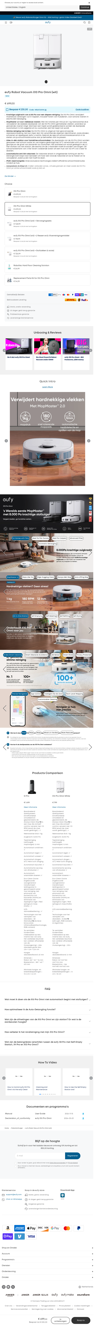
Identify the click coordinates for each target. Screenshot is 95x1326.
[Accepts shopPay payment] (7, 1236)
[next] (88, 552)
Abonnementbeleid (65, 1309)
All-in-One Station (20, 616)
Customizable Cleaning (47, 699)
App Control (36, 694)
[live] (11, 22)
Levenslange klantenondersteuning (43, 1208)
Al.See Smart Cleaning (13, 655)
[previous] (6, 552)
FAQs (24, 732)
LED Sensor (55, 655)
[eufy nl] (48, 22)
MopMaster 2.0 (13, 577)
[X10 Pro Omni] (47, 194)
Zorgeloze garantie (36, 1204)
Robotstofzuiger (17, 1128)
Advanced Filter (76, 538)
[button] (89, 3)
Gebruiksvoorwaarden (58, 1163)
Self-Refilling (65, 616)
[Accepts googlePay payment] (55, 1228)
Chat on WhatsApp (14, 1199)
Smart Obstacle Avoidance (36, 655)
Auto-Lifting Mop (81, 577)
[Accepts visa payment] (31, 1236)
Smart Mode (68, 655)
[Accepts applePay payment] (31, 1228)
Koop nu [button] (81, 1320)
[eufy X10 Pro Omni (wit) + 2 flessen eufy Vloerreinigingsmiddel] (47, 238)
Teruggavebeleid (48, 1306)
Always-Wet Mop (64, 577)
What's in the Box (51, 732)
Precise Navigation (20, 694)
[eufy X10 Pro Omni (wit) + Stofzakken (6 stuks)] (47, 253)
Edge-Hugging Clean (45, 577)
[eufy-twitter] (13, 1287)
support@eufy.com (14, 1194)
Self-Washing (51, 616)
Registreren (72, 1156)
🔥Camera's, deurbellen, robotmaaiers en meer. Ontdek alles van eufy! (47, 17)
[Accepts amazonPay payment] (7, 1228)
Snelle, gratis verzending (38, 1195)
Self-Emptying (37, 616)
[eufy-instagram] (4, 1287)
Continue (85, 7)
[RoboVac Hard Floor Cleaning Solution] (47, 267)
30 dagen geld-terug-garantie (40, 1199)
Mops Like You (28, 577)
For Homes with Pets (20, 538)
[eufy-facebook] (8, 1287)
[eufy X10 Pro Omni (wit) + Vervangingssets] (47, 223)
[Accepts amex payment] (19, 1228)
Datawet (80, 1309)
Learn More (47, 387)
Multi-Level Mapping (74, 694)
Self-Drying (77, 616)
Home (7, 1128)
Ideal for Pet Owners (40, 538)
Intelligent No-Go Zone (53, 694)
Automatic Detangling (47, 544)
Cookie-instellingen (82, 1306)
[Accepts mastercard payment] (67, 1228)
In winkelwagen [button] (60, 1320)
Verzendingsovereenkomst (27, 1306)
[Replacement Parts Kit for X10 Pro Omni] (47, 279)
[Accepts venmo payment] (19, 1236)
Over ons (8, 1306)
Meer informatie (30, 807)
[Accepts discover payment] (43, 1228)
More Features (67, 732)
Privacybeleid (73, 1163)
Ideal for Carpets (59, 538)
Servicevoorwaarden (19, 1309)
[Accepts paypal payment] (78, 1228)
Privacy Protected (83, 655)
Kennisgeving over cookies (42, 1309)
